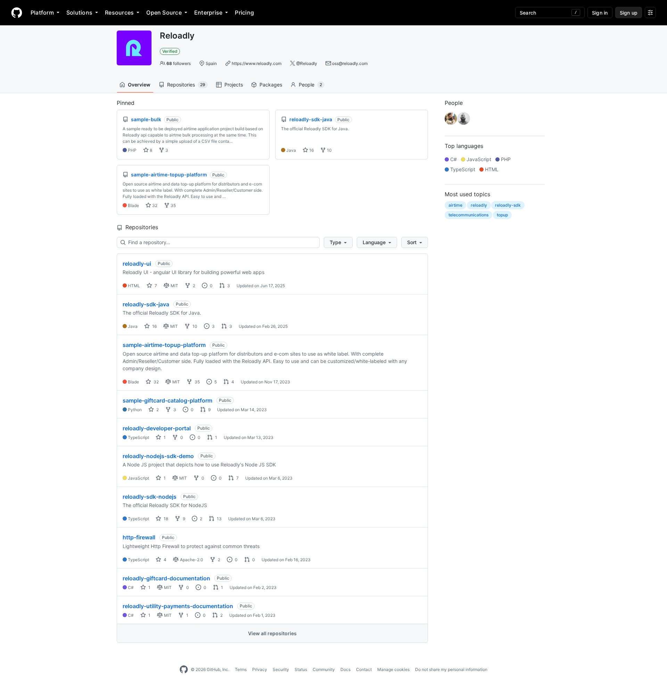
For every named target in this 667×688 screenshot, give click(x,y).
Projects (233, 85)
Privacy (259, 669)
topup (502, 214)
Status (301, 669)
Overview (139, 85)
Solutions (79, 12)
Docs (345, 669)
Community (324, 669)
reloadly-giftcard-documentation (166, 578)
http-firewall (139, 537)
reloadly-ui (137, 263)
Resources (119, 12)
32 (154, 205)
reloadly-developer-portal (157, 428)
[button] (338, 242)
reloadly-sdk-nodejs (149, 496)
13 (219, 518)
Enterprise (208, 12)
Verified (170, 51)
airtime (455, 205)
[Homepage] (16, 12)
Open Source (164, 12)
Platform (42, 12)
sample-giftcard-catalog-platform (167, 400)
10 (329, 150)
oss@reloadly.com (350, 63)
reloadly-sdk (508, 205)
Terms (241, 669)
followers (178, 63)
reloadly (479, 205)
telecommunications (468, 214)
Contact (364, 669)
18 (165, 518)
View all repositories (272, 633)
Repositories (186, 85)
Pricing (244, 12)
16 (311, 150)
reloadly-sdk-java (146, 304)
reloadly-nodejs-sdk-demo (158, 456)
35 (173, 205)
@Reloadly (306, 63)
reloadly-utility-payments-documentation (178, 606)
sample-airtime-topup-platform (164, 344)
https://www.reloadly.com (256, 63)
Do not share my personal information (451, 669)
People (310, 85)
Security (281, 669)
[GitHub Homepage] (184, 669)
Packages (271, 85)
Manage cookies (393, 669)
